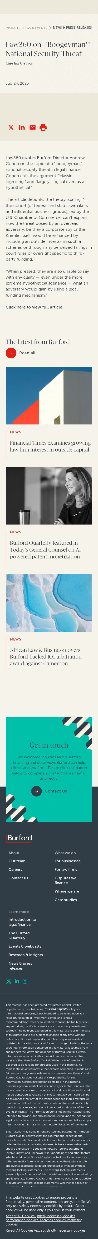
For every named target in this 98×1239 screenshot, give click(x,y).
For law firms (66, 869)
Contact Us (56, 791)
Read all (27, 352)
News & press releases (72, 27)
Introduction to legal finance (22, 922)
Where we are (67, 891)
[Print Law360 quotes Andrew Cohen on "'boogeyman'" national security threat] (43, 127)
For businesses (67, 861)
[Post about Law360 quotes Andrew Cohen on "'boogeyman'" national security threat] (11, 127)
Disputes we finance (65, 880)
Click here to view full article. (35, 307)
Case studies (66, 900)
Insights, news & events (26, 28)
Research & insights (26, 955)
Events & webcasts (25, 946)
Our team (17, 861)
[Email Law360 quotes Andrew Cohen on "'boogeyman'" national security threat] (32, 127)
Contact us (18, 878)
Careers (15, 869)
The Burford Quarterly (19, 935)
